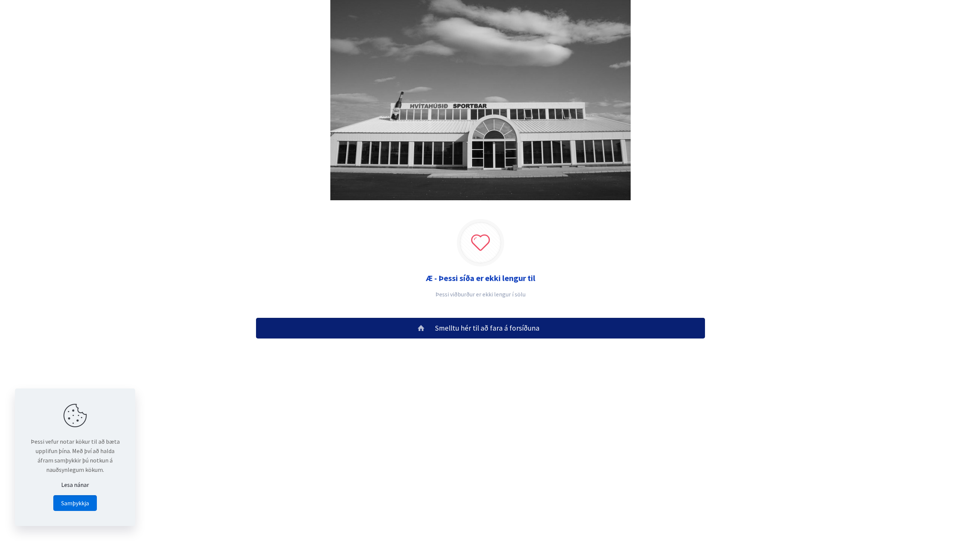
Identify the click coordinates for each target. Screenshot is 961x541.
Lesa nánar (75, 484)
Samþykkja (75, 503)
